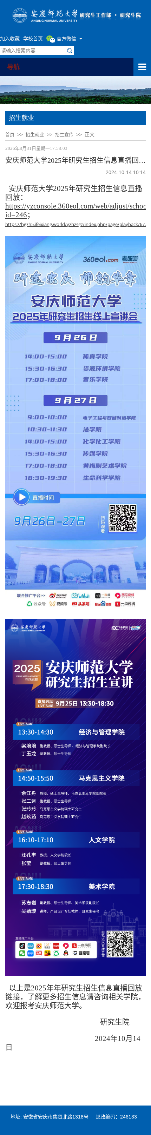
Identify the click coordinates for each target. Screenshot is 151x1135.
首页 (9, 134)
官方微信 (66, 38)
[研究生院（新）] (75, 15)
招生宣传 (64, 134)
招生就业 (35, 134)
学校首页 (33, 38)
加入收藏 (10, 38)
